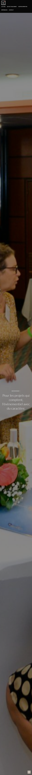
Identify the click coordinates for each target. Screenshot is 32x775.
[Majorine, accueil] (3, 3)
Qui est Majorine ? (12, 6)
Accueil (3, 6)
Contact (11, 9)
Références (4, 9)
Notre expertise (22, 6)
